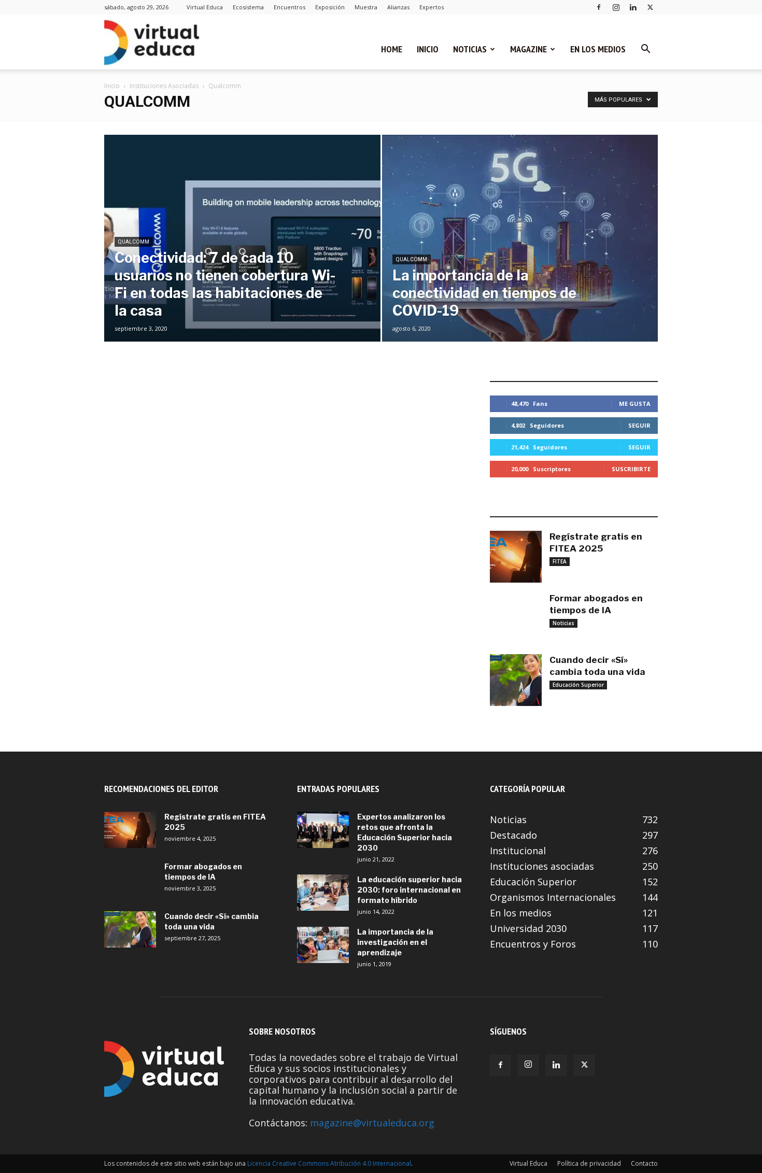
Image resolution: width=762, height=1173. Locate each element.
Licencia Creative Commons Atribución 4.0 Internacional (329, 1163)
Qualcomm (133, 242)
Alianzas (398, 7)
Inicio (428, 49)
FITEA (560, 561)
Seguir (639, 425)
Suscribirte (631, 469)
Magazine (528, 49)
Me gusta (635, 403)
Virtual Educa (205, 7)
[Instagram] (616, 7)
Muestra (366, 7)
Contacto (644, 1163)
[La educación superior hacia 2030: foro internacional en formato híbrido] (323, 892)
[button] (645, 49)
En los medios (598, 49)
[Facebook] (598, 7)
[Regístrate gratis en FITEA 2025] (516, 557)
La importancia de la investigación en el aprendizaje (395, 942)
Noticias (470, 49)
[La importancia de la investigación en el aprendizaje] (323, 945)
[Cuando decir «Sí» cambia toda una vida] (516, 680)
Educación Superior (578, 684)
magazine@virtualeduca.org (372, 1123)
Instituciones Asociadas (164, 85)
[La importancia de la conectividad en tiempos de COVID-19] (520, 254)
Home (391, 49)
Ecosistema (248, 7)
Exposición (330, 7)
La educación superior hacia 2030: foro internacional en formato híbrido (409, 890)
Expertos (431, 7)
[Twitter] (650, 7)
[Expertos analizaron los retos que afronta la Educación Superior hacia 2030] (323, 830)
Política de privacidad (589, 1163)
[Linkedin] (633, 7)
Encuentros (289, 7)
